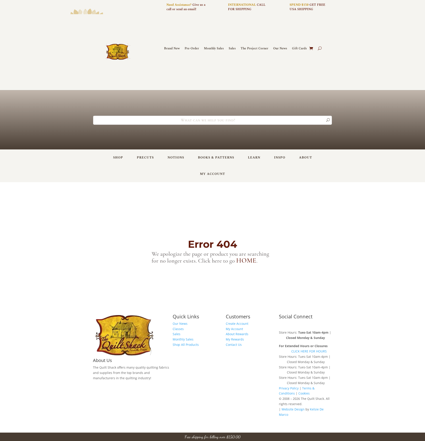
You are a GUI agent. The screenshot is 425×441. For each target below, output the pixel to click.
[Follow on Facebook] (282, 324)
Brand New (172, 49)
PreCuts (145, 157)
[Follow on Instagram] (291, 324)
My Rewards (235, 339)
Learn (254, 157)
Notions (176, 157)
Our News (280, 49)
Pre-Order (192, 49)
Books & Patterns (216, 157)
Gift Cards (299, 49)
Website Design (293, 409)
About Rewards (237, 334)
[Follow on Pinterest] (300, 324)
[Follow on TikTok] (309, 324)
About (305, 157)
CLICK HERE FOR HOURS (309, 351)
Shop (118, 157)
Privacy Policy (289, 388)
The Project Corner (254, 49)
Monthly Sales (214, 49)
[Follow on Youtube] (317, 324)
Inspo (279, 157)
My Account (212, 174)
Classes (178, 329)
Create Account (237, 323)
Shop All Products (186, 344)
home (246, 260)
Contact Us (234, 344)
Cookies (304, 393)
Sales (232, 49)
